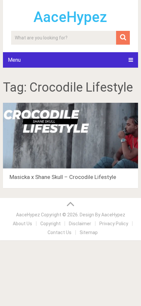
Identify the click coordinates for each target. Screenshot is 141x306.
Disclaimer (80, 223)
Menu (14, 60)
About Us (22, 223)
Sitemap (89, 232)
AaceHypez (70, 17)
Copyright (50, 223)
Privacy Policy (113, 223)
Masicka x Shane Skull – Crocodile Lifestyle (63, 177)
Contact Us (59, 232)
